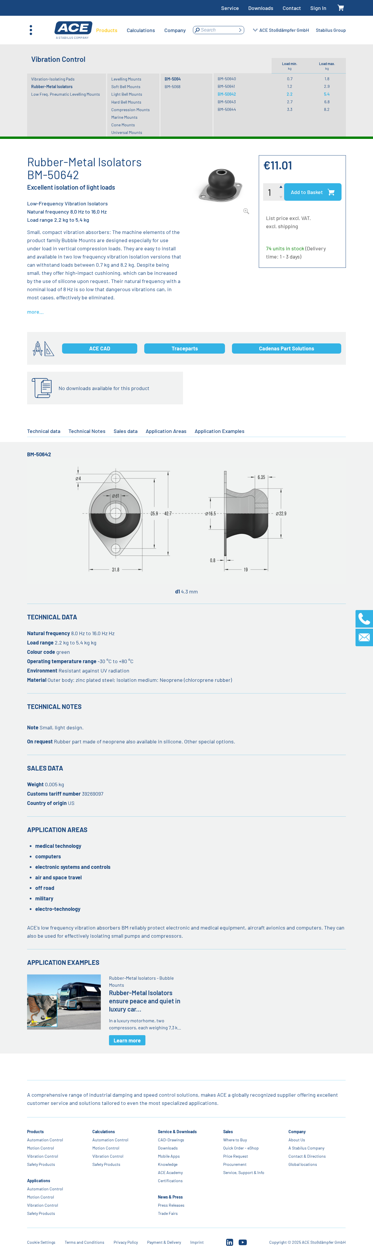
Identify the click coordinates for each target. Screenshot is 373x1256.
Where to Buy (235, 1139)
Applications (38, 1180)
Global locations (302, 1164)
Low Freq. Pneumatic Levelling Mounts (65, 94)
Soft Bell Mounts (125, 86)
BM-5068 (172, 86)
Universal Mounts (126, 132)
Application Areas (166, 431)
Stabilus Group (331, 30)
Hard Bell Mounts (126, 101)
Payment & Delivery (164, 1242)
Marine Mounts (124, 117)
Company (297, 1131)
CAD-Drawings (171, 1139)
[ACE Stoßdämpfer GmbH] (73, 30)
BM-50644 (227, 109)
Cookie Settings (41, 1242)
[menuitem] (106, 30)
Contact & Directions (307, 1156)
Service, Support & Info (243, 1172)
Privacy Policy (126, 1242)
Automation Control (45, 1139)
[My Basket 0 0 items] (341, 8)
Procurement (235, 1164)
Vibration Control (42, 1156)
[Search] (240, 30)
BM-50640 (227, 78)
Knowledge (167, 1164)
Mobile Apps (169, 1156)
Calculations (104, 1131)
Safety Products (41, 1164)
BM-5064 (173, 78)
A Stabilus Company (306, 1147)
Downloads (260, 8)
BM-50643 (227, 101)
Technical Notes (86, 431)
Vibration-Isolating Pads (53, 78)
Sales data (126, 431)
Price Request (235, 1156)
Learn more (127, 1040)
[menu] (141, 30)
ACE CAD (99, 348)
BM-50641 (226, 86)
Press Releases (171, 1205)
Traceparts (185, 348)
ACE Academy (170, 1172)
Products (35, 1131)
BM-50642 (227, 94)
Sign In (318, 8)
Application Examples (219, 431)
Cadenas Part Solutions (286, 348)
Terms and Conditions (84, 1242)
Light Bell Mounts (126, 94)
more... (35, 311)
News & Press (170, 1196)
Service (230, 8)
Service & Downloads (177, 1131)
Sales (228, 1131)
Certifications (170, 1180)
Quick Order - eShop (241, 1147)
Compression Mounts (130, 109)
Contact (292, 8)
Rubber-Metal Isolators (52, 86)
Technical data (43, 431)
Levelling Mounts (126, 78)
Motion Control (40, 1147)
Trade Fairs (168, 1213)
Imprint (197, 1242)
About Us (296, 1139)
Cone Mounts (123, 124)
